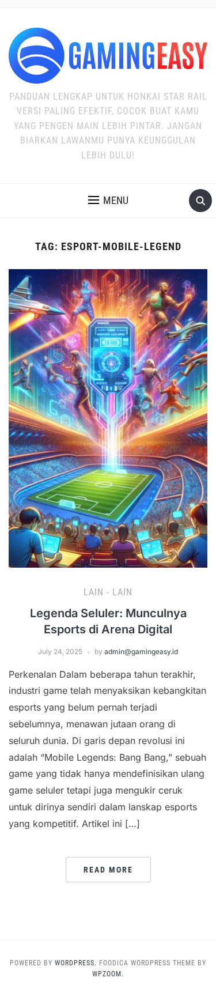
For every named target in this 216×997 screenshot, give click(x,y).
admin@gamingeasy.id (141, 651)
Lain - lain (108, 592)
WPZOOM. (108, 974)
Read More (108, 869)
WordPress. (76, 963)
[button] (108, 200)
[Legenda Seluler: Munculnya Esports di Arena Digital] (108, 417)
